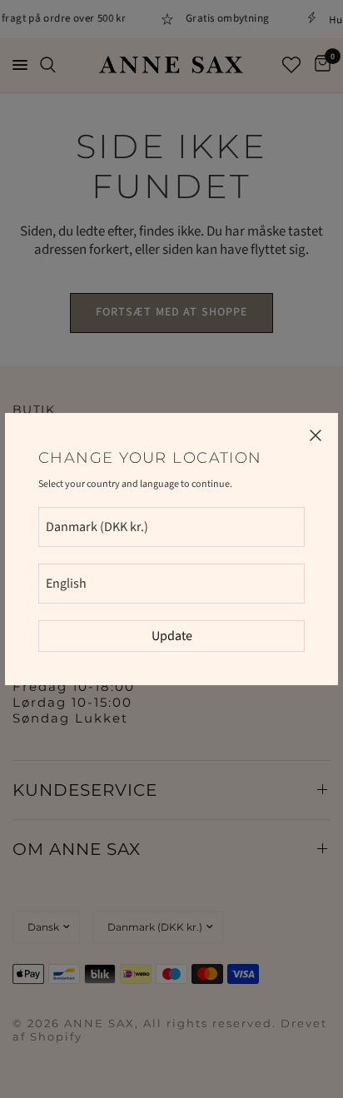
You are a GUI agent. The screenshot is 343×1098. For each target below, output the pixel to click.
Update (172, 636)
